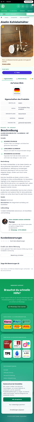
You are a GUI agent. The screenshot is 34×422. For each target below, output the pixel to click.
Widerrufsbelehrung (10, 378)
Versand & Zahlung (9, 375)
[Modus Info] (1, 14)
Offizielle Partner (8, 372)
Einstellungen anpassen (17, 410)
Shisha (4, 10)
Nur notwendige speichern (17, 404)
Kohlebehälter (14, 17)
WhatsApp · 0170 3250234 (17, 230)
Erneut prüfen (6, 64)
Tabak (22, 10)
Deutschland (28, 1)
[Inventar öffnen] (23, 6)
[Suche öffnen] (27, 6)
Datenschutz (7, 381)
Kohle (30, 10)
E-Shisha (13, 10)
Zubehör (6, 17)
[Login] (18, 6)
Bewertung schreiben (17, 255)
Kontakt (6, 370)
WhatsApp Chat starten (18, 307)
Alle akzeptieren (17, 399)
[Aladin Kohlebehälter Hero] (17, 41)
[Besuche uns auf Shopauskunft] (26, 354)
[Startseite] (3, 6)
